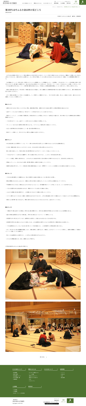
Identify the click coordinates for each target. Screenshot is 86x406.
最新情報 (62, 369)
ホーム (54, 6)
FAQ (30, 379)
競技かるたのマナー (33, 376)
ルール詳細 (31, 374)
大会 (62, 376)
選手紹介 (30, 386)
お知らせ (63, 374)
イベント (63, 372)
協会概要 (15, 372)
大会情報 (14, 386)
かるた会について (48, 369)
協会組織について (17, 376)
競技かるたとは (32, 369)
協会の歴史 (15, 374)
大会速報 (15, 390)
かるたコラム (60, 6)
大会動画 (15, 391)
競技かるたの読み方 (33, 377)
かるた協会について (17, 369)
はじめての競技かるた (34, 372)
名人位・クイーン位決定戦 (19, 393)
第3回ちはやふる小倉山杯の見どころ (72, 6)
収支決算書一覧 (16, 377)
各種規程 (15, 379)
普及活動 (63, 377)
